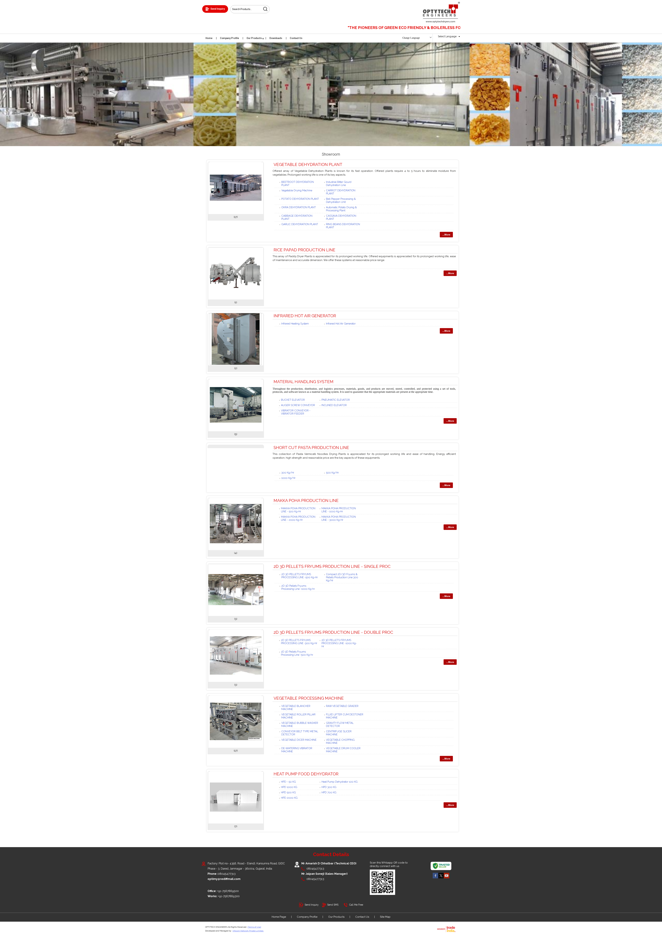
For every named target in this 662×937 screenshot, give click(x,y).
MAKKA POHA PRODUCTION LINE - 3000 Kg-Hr (339, 518)
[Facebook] (435, 878)
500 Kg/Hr (332, 472)
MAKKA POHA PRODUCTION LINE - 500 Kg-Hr (298, 510)
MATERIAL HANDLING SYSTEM (303, 381)
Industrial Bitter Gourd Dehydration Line (338, 183)
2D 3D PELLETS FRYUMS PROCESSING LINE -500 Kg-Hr (299, 576)
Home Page (279, 916)
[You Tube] (446, 878)
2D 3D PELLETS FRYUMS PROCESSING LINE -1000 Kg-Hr (339, 643)
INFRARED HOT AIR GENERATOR (305, 315)
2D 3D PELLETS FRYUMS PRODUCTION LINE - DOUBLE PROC (333, 632)
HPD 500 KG (288, 792)
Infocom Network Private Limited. (248, 931)
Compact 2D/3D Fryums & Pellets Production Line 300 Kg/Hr (342, 577)
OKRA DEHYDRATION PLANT (298, 207)
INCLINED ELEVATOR (334, 405)
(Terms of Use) (254, 927)
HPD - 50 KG (288, 781)
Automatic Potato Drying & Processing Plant (341, 209)
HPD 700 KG (329, 792)
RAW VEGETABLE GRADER (342, 706)
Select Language (447, 36)
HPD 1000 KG (289, 787)
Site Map (385, 916)
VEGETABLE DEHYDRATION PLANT (308, 164)
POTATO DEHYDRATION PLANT (300, 198)
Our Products (254, 38)
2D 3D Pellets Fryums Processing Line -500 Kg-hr (297, 653)
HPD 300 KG (329, 787)
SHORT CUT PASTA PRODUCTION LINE (311, 447)
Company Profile (229, 38)
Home (208, 38)
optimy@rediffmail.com (224, 879)
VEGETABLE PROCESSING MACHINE (309, 698)
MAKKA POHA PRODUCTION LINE (306, 500)
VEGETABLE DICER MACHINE (299, 739)
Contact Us (296, 38)
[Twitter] (441, 878)
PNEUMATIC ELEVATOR (336, 399)
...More (446, 234)
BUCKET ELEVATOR (293, 399)
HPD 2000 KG (289, 797)
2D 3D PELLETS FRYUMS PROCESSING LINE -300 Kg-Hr (299, 642)
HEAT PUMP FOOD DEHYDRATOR (306, 773)
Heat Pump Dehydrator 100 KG (340, 781)
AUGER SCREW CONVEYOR (298, 405)
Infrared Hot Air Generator (341, 323)
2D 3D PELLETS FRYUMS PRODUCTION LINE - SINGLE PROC (332, 566)
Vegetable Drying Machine (296, 190)
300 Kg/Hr (287, 472)
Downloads (275, 38)
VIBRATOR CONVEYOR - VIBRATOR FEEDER (295, 412)
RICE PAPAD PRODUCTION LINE (304, 249)
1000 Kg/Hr (288, 478)
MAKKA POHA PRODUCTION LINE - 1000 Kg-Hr (339, 510)
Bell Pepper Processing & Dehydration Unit (341, 200)
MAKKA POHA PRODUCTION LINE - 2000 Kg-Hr (298, 518)
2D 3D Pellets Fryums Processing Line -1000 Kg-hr (298, 587)
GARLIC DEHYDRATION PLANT (299, 224)
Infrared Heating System (295, 323)
